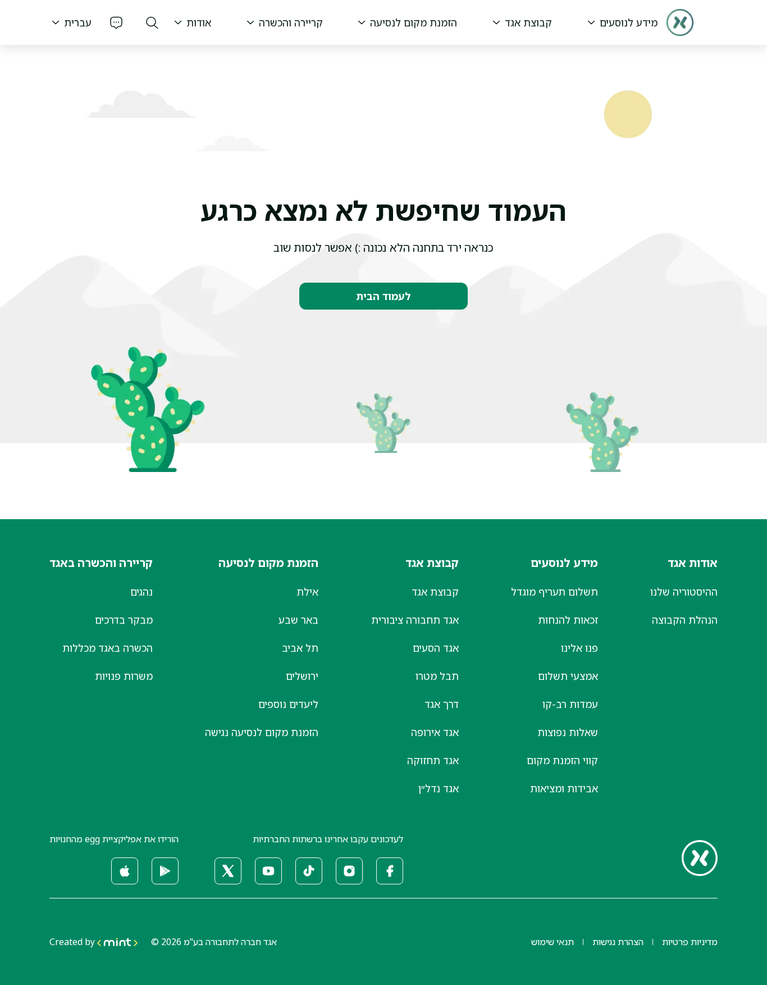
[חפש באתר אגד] (152, 22)
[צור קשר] (116, 22)
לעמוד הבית (383, 296)
